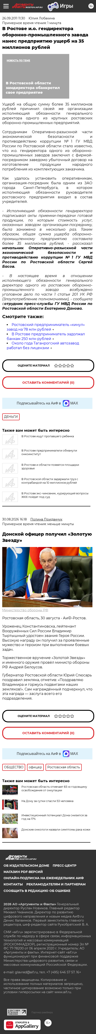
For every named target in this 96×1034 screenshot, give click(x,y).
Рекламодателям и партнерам (56, 884)
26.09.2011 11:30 (13, 18)
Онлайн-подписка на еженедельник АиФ (44, 878)
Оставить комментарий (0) (48, 383)
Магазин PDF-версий (23, 872)
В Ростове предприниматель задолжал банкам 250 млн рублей (46, 336)
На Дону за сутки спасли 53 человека (47, 801)
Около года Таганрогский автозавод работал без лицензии (43, 345)
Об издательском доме (26, 866)
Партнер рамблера (42, 1012)
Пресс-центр (64, 866)
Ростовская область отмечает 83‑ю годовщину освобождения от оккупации (54, 788)
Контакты (13, 884)
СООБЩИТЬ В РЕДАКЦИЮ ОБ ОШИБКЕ (37, 891)
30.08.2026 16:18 (14, 519)
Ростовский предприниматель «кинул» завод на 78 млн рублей (46, 327)
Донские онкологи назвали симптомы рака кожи (55, 829)
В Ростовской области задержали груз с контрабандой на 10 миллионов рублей (49, 480)
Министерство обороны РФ (25, 610)
